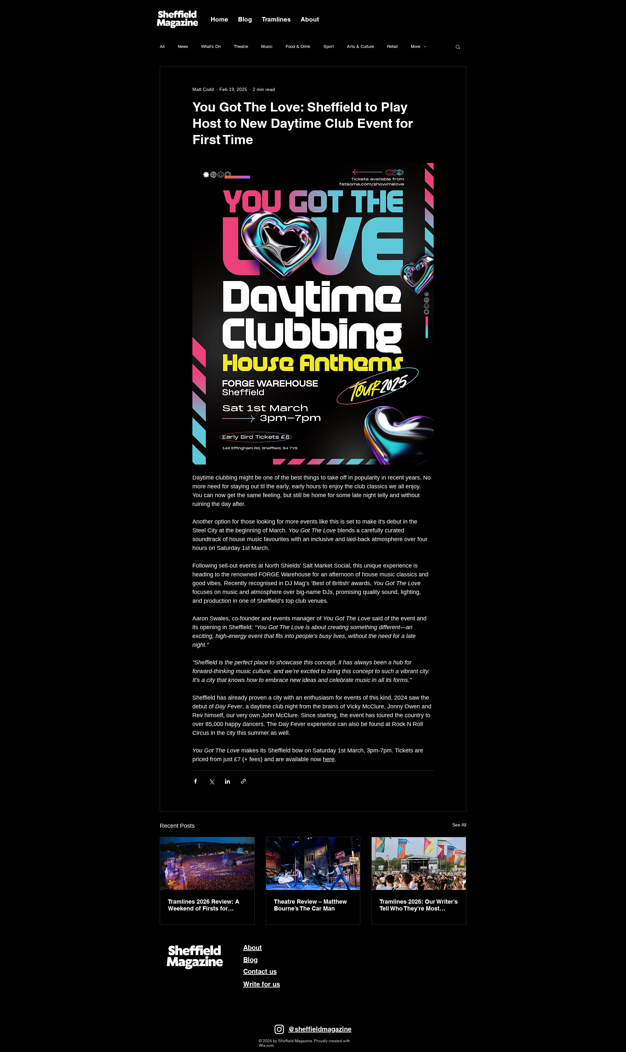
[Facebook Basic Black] (458, 12)
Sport (328, 46)
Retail (392, 46)
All (162, 46)
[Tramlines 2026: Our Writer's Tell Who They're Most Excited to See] (419, 863)
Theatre (241, 46)
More (415, 46)
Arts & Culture (360, 46)
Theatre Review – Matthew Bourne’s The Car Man (310, 905)
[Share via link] (243, 781)
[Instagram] (279, 1029)
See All (459, 824)
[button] (458, 46)
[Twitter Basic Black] (467, 12)
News (183, 46)
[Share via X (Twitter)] (211, 781)
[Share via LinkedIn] (227, 781)
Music (267, 46)
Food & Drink (298, 46)
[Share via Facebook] (195, 781)
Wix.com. (267, 1045)
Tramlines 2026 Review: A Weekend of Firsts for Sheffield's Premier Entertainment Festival (203, 905)
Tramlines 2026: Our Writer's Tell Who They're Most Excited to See (419, 905)
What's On (211, 46)
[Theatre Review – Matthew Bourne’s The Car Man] (313, 863)
